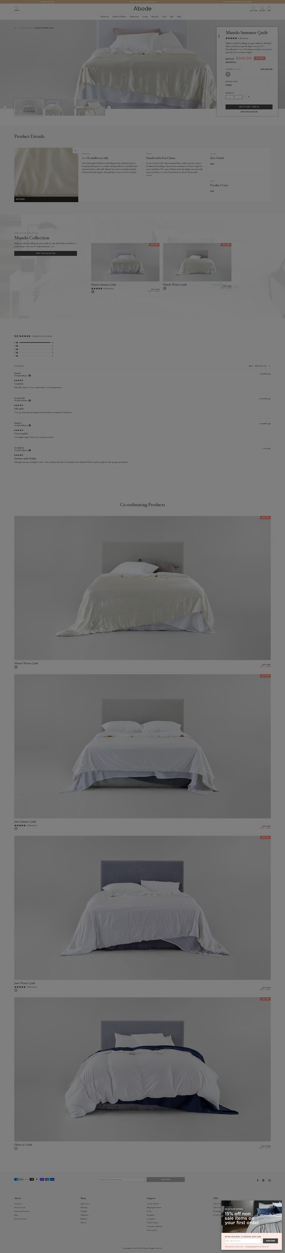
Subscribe (270, 1241)
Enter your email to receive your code (243, 1236)
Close (142, 626)
